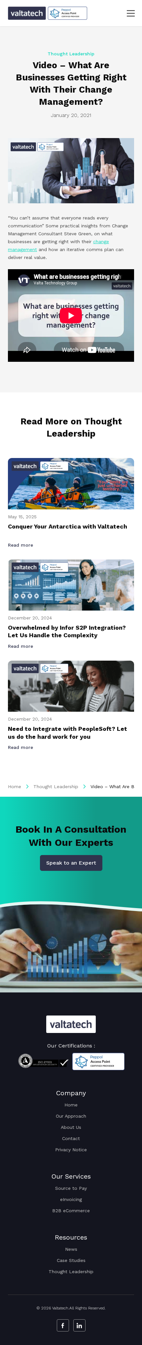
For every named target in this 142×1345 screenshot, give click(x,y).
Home (14, 786)
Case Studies (71, 1260)
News (71, 1249)
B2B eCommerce (71, 1210)
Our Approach (71, 1116)
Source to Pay (71, 1188)
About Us (71, 1127)
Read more (21, 545)
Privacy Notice (71, 1149)
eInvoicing (71, 1199)
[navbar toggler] (126, 13)
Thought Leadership (55, 786)
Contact (71, 1138)
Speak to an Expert (71, 863)
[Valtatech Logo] (71, 1024)
